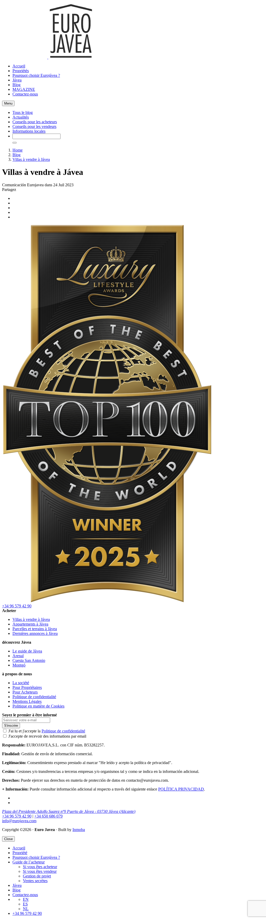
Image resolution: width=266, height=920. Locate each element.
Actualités (20, 117)
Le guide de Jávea (27, 651)
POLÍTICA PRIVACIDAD (181, 789)
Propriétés (20, 70)
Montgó (18, 665)
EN (26, 899)
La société (20, 683)
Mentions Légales (27, 701)
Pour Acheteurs (25, 692)
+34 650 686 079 (48, 816)
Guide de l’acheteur (28, 862)
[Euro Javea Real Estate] (48, 57)
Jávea (17, 80)
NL (26, 909)
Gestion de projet (37, 876)
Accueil (18, 66)
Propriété (19, 852)
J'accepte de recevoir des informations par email (47, 736)
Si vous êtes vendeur (40, 871)
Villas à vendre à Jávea (31, 159)
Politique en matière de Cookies (38, 706)
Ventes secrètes (35, 880)
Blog (16, 85)
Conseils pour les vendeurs (34, 126)
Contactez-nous (25, 94)
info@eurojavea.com (19, 821)
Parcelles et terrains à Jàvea (34, 629)
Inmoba (78, 829)
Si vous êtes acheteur (40, 866)
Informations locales (28, 131)
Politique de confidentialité (34, 697)
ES (25, 904)
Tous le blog (22, 112)
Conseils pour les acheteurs (34, 122)
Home (17, 150)
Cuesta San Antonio (28, 660)
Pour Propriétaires (27, 687)
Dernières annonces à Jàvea (35, 633)
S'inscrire (11, 725)
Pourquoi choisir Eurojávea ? (36, 75)
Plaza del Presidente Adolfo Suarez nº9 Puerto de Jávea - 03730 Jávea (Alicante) (68, 811)
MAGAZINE (23, 89)
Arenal (18, 656)
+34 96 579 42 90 (16, 606)
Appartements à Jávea (30, 624)
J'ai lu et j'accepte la (46, 731)
